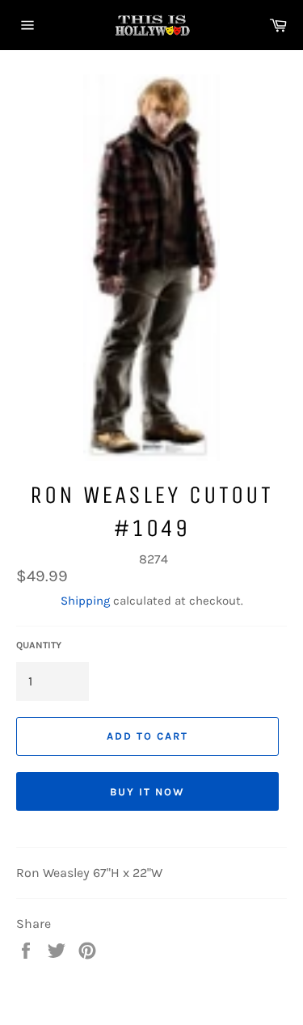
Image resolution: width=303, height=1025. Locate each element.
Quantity (38, 645)
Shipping (85, 600)
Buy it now (147, 792)
